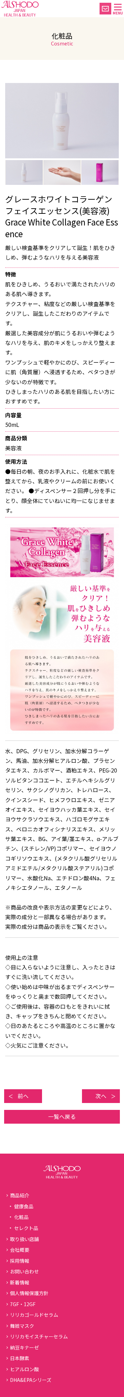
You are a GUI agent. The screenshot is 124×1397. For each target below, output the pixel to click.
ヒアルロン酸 (24, 1369)
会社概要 (19, 1249)
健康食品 (23, 1206)
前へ (23, 1096)
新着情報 (19, 1282)
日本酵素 (19, 1358)
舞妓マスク (22, 1325)
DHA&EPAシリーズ (30, 1379)
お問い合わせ (24, 1271)
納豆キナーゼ (24, 1347)
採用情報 (19, 1260)
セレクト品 (26, 1228)
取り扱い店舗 (24, 1239)
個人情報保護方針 (29, 1293)
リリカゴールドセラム (34, 1314)
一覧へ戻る (62, 1117)
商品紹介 (19, 1195)
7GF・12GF (22, 1304)
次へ (100, 1096)
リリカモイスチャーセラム (39, 1336)
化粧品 (21, 1217)
